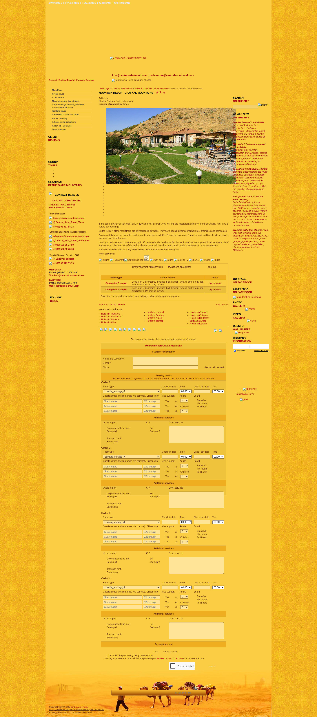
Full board (202, 406)
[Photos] (251, 309)
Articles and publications (64, 122)
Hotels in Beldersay (199, 318)
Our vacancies (59, 129)
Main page (104, 88)
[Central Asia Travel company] (128, 58)
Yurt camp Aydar (198, 321)
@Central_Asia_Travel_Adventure (71, 240)
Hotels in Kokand (198, 323)
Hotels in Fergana (155, 315)
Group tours (58, 94)
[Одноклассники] (115, 330)
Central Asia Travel (245, 394)
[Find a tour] (141, 693)
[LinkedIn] (134, 330)
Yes (171, 401)
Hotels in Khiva (108, 322)
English (62, 80)
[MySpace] (144, 330)
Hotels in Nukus (154, 318)
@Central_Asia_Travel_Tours (68, 222)
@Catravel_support (63, 259)
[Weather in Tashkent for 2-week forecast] (261, 350)
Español (71, 80)
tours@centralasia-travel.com (68, 218)
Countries (116, 88)
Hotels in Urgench (156, 312)
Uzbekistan (127, 88)
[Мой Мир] (110, 330)
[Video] (251, 320)
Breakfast (202, 403)
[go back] (116, 693)
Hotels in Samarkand (111, 316)
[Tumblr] (139, 330)
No (175, 401)
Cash (165, 651)
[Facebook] (101, 330)
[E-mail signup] (225, 329)
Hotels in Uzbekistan (144, 88)
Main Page (57, 90)
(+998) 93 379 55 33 (63, 263)
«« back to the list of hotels (112, 304)
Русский (53, 80)
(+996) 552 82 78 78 (63, 249)
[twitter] (120, 330)
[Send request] (149, 693)
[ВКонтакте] (106, 330)
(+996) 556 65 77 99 (63, 245)
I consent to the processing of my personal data (130, 655)
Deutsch (90, 80)
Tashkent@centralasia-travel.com (67, 275)
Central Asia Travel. (79, 707)
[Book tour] (167, 693)
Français (80, 80)
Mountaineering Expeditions (65, 101)
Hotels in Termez (155, 321)
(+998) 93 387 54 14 (63, 226)
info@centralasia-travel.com (130, 75)
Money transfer (170, 651)
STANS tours (58, 97)
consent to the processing (170, 658)
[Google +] (130, 330)
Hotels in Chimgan (199, 315)
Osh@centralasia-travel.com (64, 286)
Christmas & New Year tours (65, 114)
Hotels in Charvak (199, 312)
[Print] (157, 693)
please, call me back (213, 367)
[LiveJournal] (125, 330)
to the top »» (222, 304)
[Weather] (240, 350)
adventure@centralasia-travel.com (172, 75)
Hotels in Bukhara (110, 319)
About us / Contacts (62, 126)
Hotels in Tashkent (110, 314)
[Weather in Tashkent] (251, 347)
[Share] (133, 693)
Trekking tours (59, 111)
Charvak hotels (162, 88)
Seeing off (112, 431)
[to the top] (124, 693)
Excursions (112, 441)
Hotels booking (59, 118)
